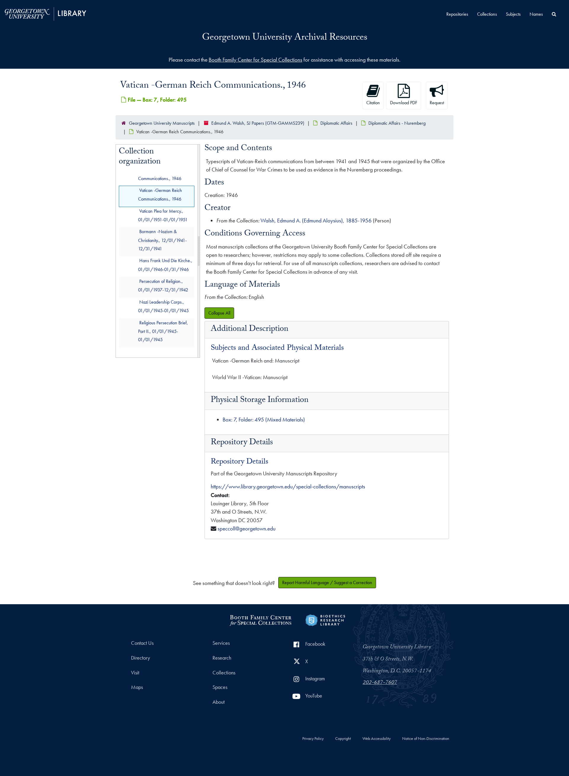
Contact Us (142, 643)
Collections (487, 14)
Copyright (343, 738)
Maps (137, 687)
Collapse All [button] (219, 313)
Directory (140, 658)
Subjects (513, 14)
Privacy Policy (313, 738)
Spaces (219, 687)
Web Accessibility (376, 738)
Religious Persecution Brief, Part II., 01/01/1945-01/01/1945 (163, 331)
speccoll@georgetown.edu (247, 528)
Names (536, 14)
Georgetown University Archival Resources (284, 38)
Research (221, 658)
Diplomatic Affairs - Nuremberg (397, 123)
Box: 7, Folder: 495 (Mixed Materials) (264, 419)
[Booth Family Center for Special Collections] (260, 619)
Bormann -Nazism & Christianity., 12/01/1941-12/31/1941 (162, 240)
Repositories (457, 14)
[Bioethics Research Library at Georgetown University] (325, 619)
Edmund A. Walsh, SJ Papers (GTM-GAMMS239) (257, 123)
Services (221, 643)
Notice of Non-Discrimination (425, 738)
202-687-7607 (380, 683)
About (218, 702)
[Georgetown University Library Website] (45, 13)
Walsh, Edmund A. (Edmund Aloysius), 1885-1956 (316, 220)
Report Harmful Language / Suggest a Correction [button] (327, 582)
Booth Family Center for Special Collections (255, 59)
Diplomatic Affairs (336, 123)
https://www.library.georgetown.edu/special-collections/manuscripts (288, 486)
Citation (373, 103)
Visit (135, 672)
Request (437, 103)
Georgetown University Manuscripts (162, 123)
